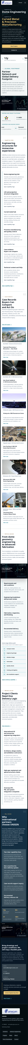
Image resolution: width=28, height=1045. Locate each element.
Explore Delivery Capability (8, 679)
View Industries (6, 726)
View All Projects (6, 324)
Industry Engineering (15, 1031)
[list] (14, 118)
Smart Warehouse (7, 1039)
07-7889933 (6, 973)
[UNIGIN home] (9, 3)
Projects (5, 1035)
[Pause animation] (25, 8)
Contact (16, 1039)
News (10, 1035)
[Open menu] (25, 2)
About (16, 1035)
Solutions (5, 1031)
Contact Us (14, 50)
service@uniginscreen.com (10, 968)
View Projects (14, 46)
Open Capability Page (7, 285)
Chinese (20, 2)
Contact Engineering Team (12, 992)
